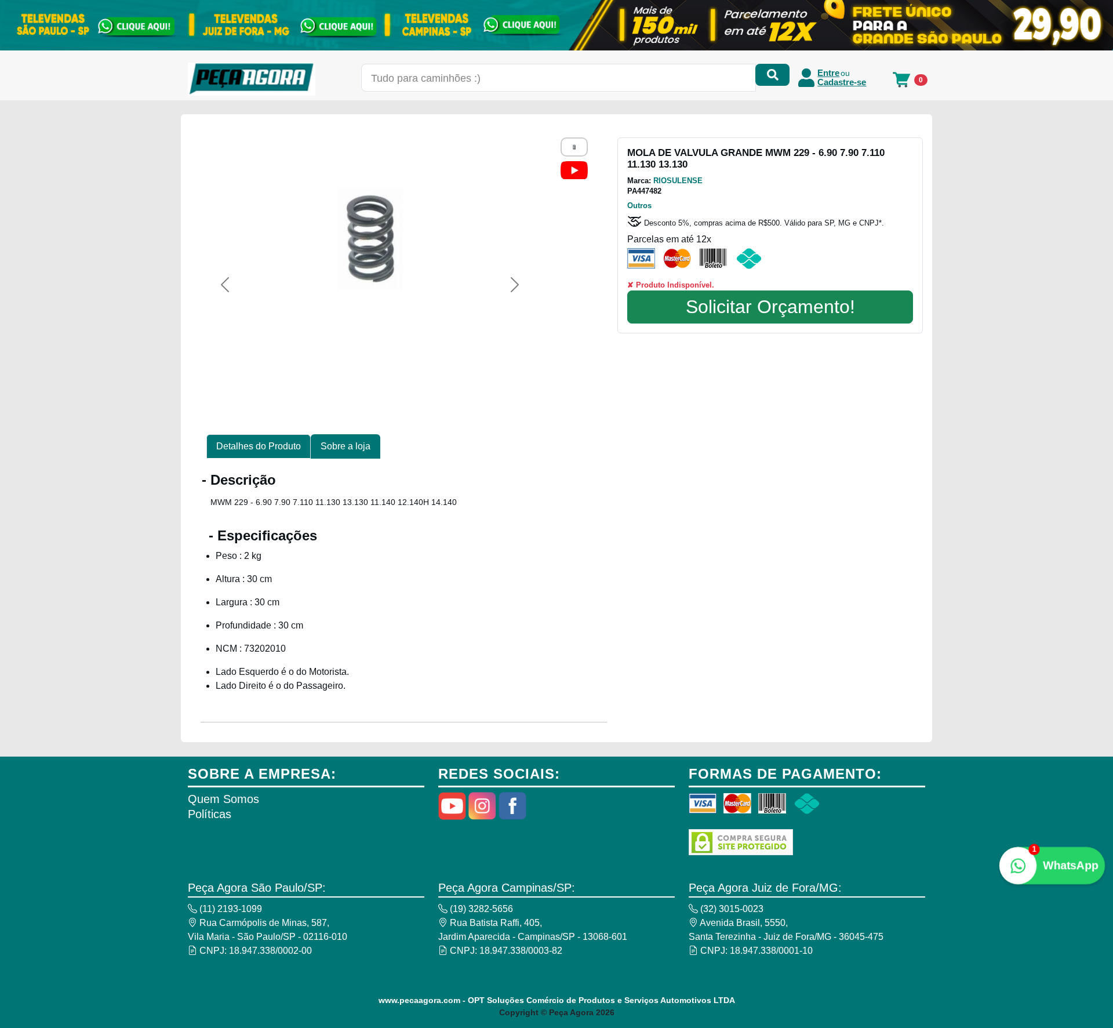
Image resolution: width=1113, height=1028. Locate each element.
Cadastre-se (841, 82)
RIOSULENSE (678, 180)
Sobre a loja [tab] (345, 446)
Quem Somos (223, 799)
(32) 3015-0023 (730, 909)
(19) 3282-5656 (480, 909)
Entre (828, 73)
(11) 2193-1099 (229, 909)
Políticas (209, 814)
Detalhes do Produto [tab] (258, 446)
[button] (224, 284)
